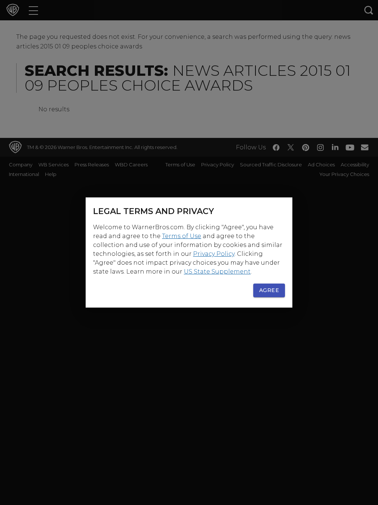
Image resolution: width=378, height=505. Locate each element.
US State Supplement (217, 271)
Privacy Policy (213, 253)
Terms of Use (181, 236)
